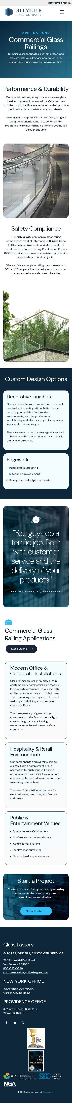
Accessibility (48, 1092)
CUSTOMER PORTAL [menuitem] (60, 3)
